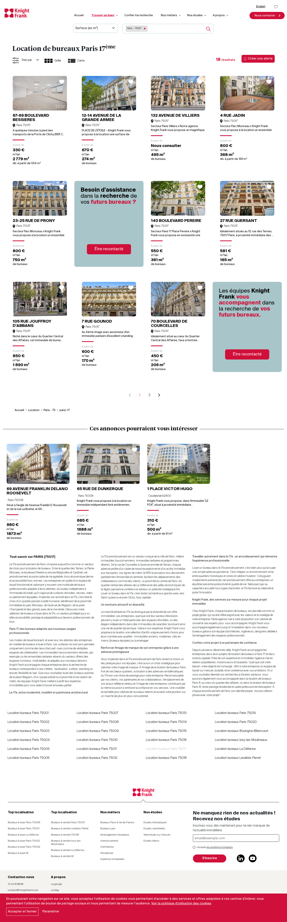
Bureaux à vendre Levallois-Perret (69, 828)
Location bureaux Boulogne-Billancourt (241, 731)
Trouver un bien (103, 15)
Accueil (79, 15)
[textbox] (149, 28)
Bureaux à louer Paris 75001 (23, 828)
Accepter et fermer (22, 911)
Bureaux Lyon (107, 828)
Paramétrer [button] (50, 911)
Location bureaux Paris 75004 (29, 740)
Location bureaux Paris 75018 (166, 758)
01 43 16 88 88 (15, 884)
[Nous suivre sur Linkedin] (241, 858)
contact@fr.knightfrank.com (23, 890)
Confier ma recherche (138, 15)
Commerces (107, 847)
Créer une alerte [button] (260, 58)
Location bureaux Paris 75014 (166, 722)
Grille (57, 60)
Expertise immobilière (112, 859)
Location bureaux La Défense (235, 749)
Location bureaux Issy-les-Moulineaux (241, 740)
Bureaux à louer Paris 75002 (24, 841)
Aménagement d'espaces (114, 835)
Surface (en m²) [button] (86, 28)
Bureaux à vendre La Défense (67, 850)
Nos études (195, 15)
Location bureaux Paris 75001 (28, 713)
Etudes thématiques (155, 822)
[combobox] (163, 29)
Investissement (109, 841)
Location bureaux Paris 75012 (97, 758)
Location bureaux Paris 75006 (29, 758)
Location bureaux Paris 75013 (166, 713)
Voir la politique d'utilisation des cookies (181, 903)
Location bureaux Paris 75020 (236, 722)
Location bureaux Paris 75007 (97, 713)
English (260, 6)
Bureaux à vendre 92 (62, 856)
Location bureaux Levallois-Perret (238, 758)
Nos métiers (169, 15)
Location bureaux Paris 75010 (97, 740)
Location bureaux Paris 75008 (98, 722)
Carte (81, 60)
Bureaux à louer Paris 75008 (24, 822)
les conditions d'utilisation (220, 847)
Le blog (55, 890)
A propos (219, 15)
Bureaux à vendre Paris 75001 (68, 822)
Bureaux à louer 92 (18, 853)
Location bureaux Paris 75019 (235, 713)
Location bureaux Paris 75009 (98, 731)
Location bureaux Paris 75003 (28, 731)
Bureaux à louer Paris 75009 (24, 847)
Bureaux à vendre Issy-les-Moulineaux (66, 842)
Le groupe (56, 884)
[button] (267, 15)
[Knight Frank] (15, 13)
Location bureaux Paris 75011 (97, 749)
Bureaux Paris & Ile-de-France (117, 822)
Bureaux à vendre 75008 (65, 835)
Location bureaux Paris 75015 (166, 731)
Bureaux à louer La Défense (23, 835)
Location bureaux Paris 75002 (28, 722)
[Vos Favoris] (275, 6)
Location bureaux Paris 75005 (29, 749)
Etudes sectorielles (154, 828)
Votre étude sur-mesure (157, 835)
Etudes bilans (151, 841)
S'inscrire (209, 858)
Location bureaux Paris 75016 (166, 740)
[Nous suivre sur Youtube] (253, 858)
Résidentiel (106, 853)
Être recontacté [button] (108, 249)
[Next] (159, 395)
